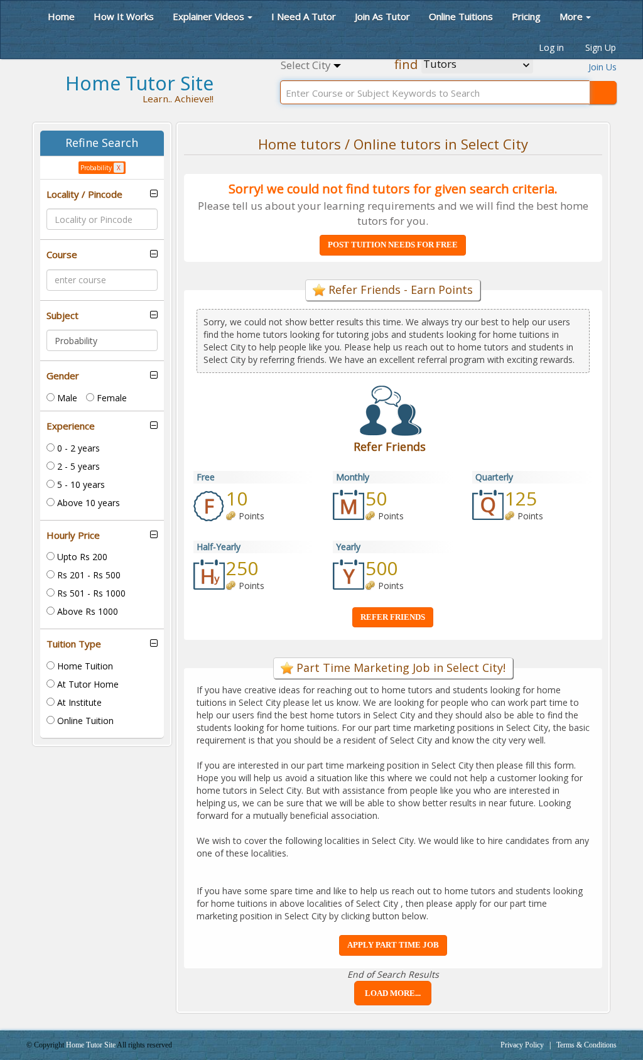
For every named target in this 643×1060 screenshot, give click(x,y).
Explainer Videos (208, 16)
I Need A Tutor (303, 16)
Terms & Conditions (586, 1045)
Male (66, 398)
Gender (62, 375)
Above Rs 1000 (86, 611)
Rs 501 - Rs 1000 (90, 593)
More (571, 16)
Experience (70, 426)
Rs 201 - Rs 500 (88, 575)
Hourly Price (73, 535)
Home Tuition (84, 666)
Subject (62, 315)
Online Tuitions (461, 16)
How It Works (124, 16)
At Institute (78, 702)
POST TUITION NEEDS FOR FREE (393, 244)
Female (110, 398)
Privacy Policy (522, 1045)
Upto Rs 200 (81, 557)
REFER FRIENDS (392, 617)
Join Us (602, 67)
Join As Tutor (382, 16)
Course (61, 254)
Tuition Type (73, 644)
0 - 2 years (77, 448)
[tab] (102, 194)
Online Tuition (84, 721)
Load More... (393, 993)
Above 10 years (87, 503)
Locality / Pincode (84, 194)
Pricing (526, 16)
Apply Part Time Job (393, 944)
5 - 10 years (80, 484)
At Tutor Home (87, 684)
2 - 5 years (77, 466)
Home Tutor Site (91, 1045)
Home (60, 16)
